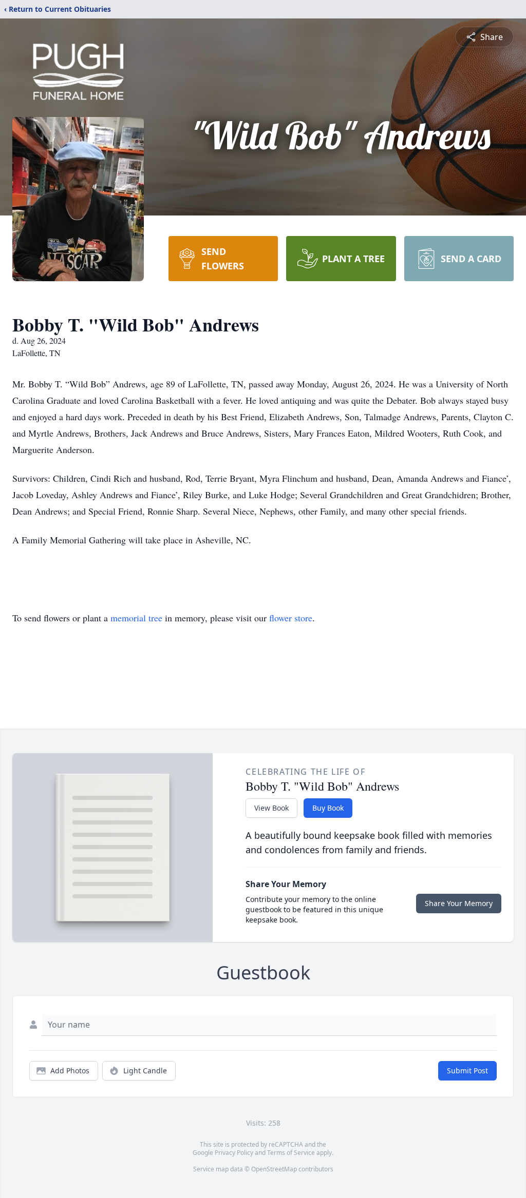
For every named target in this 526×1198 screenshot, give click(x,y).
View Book (271, 808)
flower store (290, 618)
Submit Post (467, 1070)
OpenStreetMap (274, 1169)
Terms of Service (291, 1152)
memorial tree (136, 618)
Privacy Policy (234, 1152)
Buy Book (328, 808)
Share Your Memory (459, 903)
